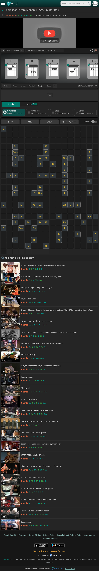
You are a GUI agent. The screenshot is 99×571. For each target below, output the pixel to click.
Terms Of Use (35, 535)
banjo (40, 86)
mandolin (31, 86)
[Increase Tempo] (22, 50)
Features (22, 535)
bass (49, 86)
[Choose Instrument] (55, 86)
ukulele (23, 86)
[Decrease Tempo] (3, 50)
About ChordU (10, 535)
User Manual (89, 535)
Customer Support (49, 538)
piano (15, 86)
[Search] (88, 3)
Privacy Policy (49, 535)
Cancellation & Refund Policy (69, 535)
